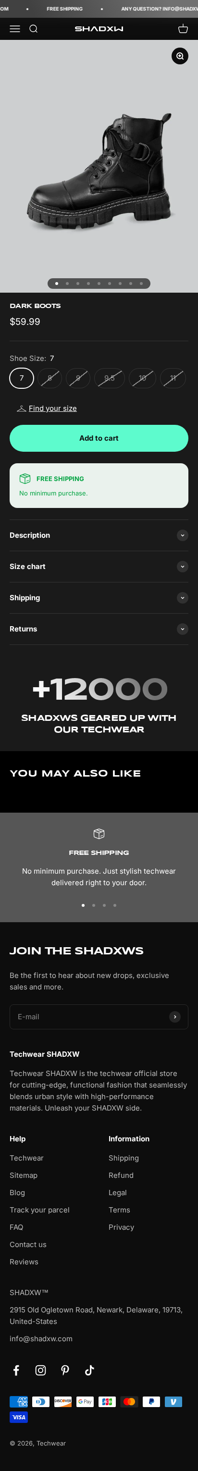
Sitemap (23, 1175)
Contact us (28, 1244)
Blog (17, 1192)
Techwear (27, 1157)
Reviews (24, 1261)
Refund (121, 1175)
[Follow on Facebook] (16, 1370)
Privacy (121, 1227)
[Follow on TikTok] (89, 1370)
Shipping (124, 1157)
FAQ (16, 1227)
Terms (119, 1209)
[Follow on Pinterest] (65, 1370)
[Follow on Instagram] (40, 1370)
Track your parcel (40, 1209)
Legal (118, 1192)
